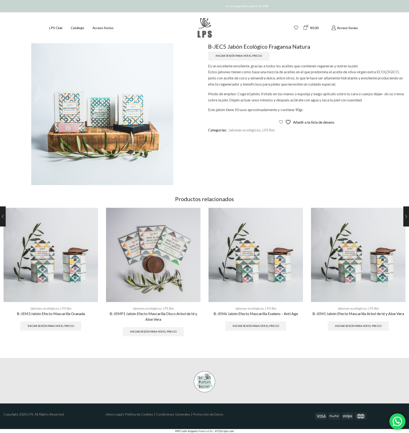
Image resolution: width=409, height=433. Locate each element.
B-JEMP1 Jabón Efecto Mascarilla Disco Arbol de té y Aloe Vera (153, 316)
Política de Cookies (139, 414)
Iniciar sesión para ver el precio (239, 55)
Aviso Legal (114, 414)
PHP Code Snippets (186, 431)
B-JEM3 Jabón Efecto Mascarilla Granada (51, 313)
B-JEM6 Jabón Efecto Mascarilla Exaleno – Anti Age (255, 313)
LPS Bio (268, 130)
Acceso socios (103, 28)
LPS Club (55, 28)
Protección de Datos (208, 414)
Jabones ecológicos (244, 130)
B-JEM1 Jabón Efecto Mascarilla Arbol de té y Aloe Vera (358, 313)
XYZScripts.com (224, 431)
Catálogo (77, 28)
